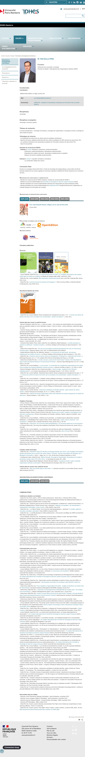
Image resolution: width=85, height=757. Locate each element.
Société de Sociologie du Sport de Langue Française (59, 181)
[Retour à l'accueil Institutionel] (9, 731)
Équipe (13, 55)
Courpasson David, (64, 461)
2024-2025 (35, 199)
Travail (29, 149)
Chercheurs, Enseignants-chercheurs (25, 55)
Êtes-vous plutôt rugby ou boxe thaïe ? (41, 468)
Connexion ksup (12, 747)
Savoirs (29, 159)
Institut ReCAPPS (55, 185)
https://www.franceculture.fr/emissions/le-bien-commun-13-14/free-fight (39, 709)
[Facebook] (69, 2)
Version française (5, 55)
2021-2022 (65, 199)
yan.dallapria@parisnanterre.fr (42, 98)
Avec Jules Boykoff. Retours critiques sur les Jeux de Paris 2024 (48, 204)
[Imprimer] (79, 720)
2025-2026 (25, 199)
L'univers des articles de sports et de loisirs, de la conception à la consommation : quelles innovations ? (50, 375)
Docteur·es (5, 77)
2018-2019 (45, 481)
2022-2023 (55, 199)
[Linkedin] (74, 2)
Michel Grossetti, (46, 457)
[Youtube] (84, 2)
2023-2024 (45, 199)
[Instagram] (77, 2)
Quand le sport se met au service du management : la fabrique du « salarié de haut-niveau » (56, 356)
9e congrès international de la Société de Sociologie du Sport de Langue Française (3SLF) (45, 576)
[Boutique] (81, 2)
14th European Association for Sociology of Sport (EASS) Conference (60, 582)
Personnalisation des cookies (56, 739)
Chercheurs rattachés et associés (9, 82)
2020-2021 (25, 481)
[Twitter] (71, 2)
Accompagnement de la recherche (9, 68)
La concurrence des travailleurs (60, 571)
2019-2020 (35, 481)
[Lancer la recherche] (83, 16)
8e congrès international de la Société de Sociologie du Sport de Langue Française (52, 614)
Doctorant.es (6, 73)
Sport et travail (65, 431)
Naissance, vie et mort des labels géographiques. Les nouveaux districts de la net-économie (56, 423)
